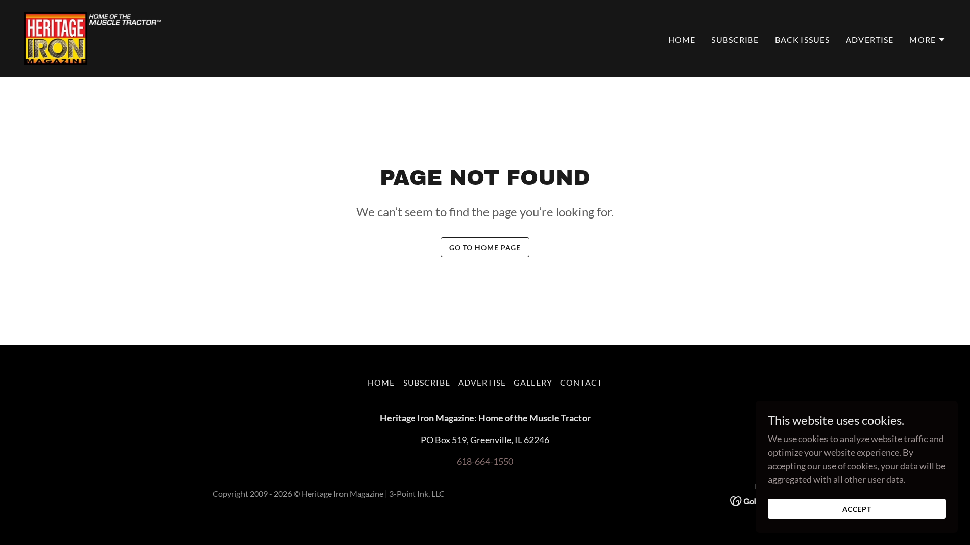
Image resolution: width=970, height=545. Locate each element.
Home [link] (682, 39)
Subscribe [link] (734, 39)
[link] (93, 37)
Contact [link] (581, 382)
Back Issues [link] (802, 39)
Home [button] (381, 382)
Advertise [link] (869, 39)
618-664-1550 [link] (485, 461)
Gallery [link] (533, 382)
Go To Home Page (485, 247)
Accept (857, 509)
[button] (927, 40)
